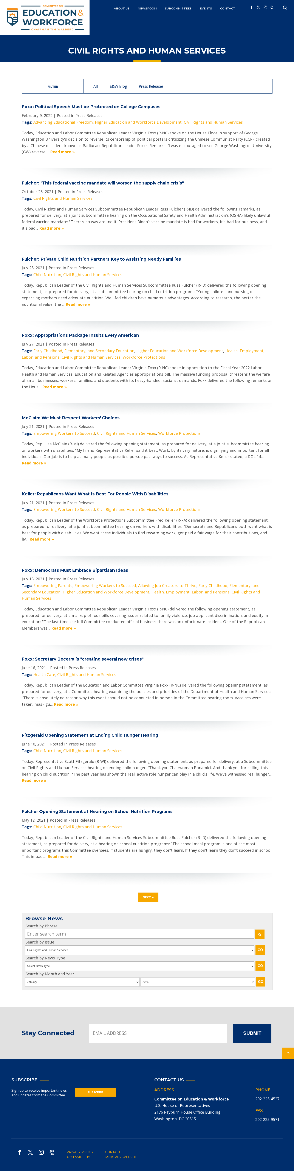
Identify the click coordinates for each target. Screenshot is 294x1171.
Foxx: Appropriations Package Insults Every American (80, 335)
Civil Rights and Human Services (213, 122)
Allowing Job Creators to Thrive (167, 585)
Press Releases (151, 86)
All (95, 86)
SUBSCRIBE (96, 1092)
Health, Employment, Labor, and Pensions (190, 592)
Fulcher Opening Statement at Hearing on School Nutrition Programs (97, 811)
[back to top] (288, 1053)
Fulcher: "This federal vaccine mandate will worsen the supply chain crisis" (103, 183)
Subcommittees (178, 8)
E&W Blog (118, 86)
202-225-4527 (267, 1098)
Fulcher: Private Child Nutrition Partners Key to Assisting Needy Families (101, 259)
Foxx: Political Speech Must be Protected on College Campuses (91, 106)
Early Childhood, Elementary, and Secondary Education (83, 350)
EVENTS (206, 8)
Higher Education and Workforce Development (138, 122)
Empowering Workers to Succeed (64, 433)
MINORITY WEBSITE (121, 1157)
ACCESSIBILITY (78, 1157)
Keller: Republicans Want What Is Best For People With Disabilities (96, 493)
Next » (148, 897)
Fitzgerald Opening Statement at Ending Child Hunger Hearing (90, 735)
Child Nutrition (47, 274)
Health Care (44, 674)
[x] (258, 7)
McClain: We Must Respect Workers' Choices (71, 417)
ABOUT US (122, 8)
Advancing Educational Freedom (63, 122)
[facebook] (251, 7)
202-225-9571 (267, 1119)
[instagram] (265, 7)
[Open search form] (285, 7)
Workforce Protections (144, 357)
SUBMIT (252, 1033)
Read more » (62, 151)
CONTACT (227, 8)
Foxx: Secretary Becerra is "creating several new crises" (83, 659)
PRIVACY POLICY (80, 1152)
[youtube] (272, 7)
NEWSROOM (147, 8)
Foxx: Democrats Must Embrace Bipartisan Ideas (75, 570)
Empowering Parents (52, 585)
